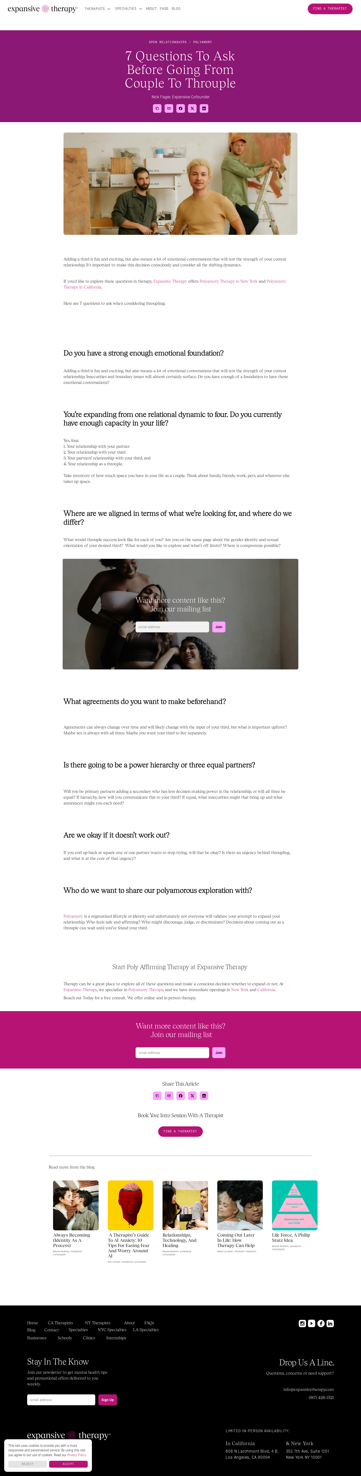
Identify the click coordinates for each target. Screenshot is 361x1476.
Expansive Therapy (170, 281)
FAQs (149, 1322)
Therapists (95, 9)
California (266, 989)
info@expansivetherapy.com (308, 1389)
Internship (115, 1337)
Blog (31, 1329)
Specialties (126, 9)
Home (32, 1322)
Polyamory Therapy (145, 989)
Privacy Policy (76, 1455)
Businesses (37, 1337)
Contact (51, 1329)
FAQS (164, 9)
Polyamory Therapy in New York (229, 281)
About (151, 9)
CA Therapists (60, 1322)
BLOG (176, 9)
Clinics (89, 1337)
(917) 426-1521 (321, 1397)
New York (239, 989)
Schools (65, 1337)
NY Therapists (98, 1322)
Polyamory (73, 916)
